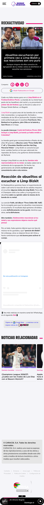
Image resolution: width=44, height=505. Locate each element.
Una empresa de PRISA (22, 485)
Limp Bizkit (5, 112)
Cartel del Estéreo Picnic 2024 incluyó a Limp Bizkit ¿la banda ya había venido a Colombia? (21, 132)
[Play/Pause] (40, 501)
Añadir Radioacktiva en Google (23, 90)
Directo (34, 3)
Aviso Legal (26, 471)
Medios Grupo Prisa (22, 490)
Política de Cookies (20, 473)
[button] (4, 3)
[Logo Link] (19, 4)
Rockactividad (12, 23)
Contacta (7, 471)
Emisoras (16, 471)
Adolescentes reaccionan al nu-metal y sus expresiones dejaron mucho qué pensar (19, 220)
